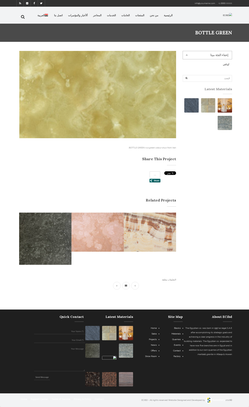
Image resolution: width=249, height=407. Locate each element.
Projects (153, 339)
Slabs (154, 333)
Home (154, 328)
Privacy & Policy (82, 399)
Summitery (219, 400)
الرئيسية (168, 15)
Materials (176, 333)
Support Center (39, 399)
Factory (177, 356)
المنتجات (139, 15)
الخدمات (111, 15)
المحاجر (97, 15)
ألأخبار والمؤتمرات (78, 15)
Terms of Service (61, 399)
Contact (177, 350)
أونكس (226, 64)
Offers (154, 350)
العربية (41, 15)
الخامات (125, 15)
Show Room (151, 356)
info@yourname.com (205, 3)
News (154, 345)
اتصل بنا (58, 15)
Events (177, 345)
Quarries (176, 339)
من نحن (154, 15)
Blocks (177, 328)
